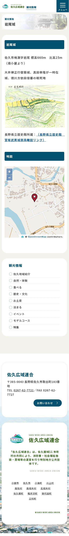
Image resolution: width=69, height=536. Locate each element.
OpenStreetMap (37, 236)
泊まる (17, 307)
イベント (19, 314)
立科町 (32, 498)
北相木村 (45, 488)
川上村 (50, 483)
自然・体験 (20, 280)
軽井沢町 (33, 493)
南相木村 (31, 488)
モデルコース (21, 320)
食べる (17, 287)
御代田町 (47, 493)
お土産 (17, 300)
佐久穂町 (18, 493)
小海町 (38, 483)
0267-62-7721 (24, 390)
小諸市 (15, 483)
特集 (16, 327)
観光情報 (31, 7)
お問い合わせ (45, 403)
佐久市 (27, 483)
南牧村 (18, 488)
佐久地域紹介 (21, 274)
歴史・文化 (20, 294)
